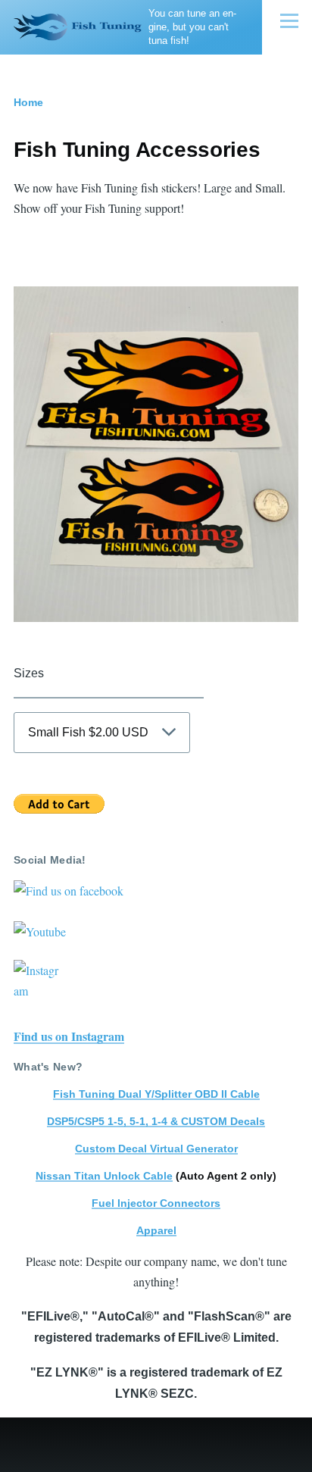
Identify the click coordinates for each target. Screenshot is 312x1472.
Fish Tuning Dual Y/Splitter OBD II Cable (156, 1094)
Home (28, 102)
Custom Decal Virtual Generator (156, 1148)
